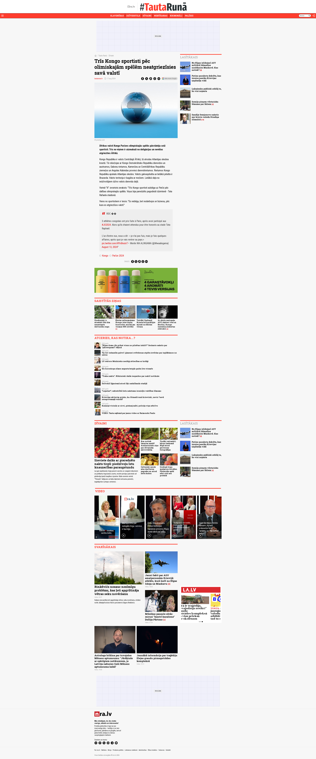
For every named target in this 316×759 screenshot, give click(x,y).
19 (203, 120)
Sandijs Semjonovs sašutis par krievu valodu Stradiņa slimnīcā (205, 117)
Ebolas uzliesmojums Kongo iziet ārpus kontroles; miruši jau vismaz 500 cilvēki (125, 323)
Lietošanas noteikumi (131, 750)
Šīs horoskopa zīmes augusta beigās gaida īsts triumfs (127, 369)
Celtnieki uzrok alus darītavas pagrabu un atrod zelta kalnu (149, 470)
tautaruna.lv (98, 79)
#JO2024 (106, 224)
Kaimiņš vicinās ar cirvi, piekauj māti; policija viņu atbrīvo (130, 406)
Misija (109, 750)
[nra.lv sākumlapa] (131, 7)
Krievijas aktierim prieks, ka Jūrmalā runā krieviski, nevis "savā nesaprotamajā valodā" (133, 398)
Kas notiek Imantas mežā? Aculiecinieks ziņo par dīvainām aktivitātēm (149, 445)
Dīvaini (147, 15)
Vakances (161, 750)
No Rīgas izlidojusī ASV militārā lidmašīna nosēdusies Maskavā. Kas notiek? (205, 66)
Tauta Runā (102, 55)
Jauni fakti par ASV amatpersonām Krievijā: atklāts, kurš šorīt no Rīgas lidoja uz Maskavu (161, 579)
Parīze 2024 (116, 255)
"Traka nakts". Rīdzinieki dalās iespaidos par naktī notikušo (130, 376)
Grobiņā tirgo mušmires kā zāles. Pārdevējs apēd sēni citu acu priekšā (168, 471)
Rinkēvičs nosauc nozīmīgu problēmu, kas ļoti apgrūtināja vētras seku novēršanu (116, 590)
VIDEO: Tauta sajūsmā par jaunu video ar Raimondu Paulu (128, 413)
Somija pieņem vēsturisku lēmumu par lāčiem (205, 102)
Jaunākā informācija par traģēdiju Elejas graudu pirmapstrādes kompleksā (157, 658)
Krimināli (176, 15)
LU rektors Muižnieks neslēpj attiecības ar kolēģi (125, 361)
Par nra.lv (97, 750)
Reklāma (104, 750)
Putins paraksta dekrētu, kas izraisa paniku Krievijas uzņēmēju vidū (206, 78)
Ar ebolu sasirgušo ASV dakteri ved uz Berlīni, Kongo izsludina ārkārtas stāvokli (167, 324)
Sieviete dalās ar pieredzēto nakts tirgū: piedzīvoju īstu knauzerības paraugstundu (114, 463)
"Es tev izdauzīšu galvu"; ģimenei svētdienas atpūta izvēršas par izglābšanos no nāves (139, 354)
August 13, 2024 (110, 247)
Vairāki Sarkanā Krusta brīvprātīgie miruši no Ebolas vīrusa (146, 323)
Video (100, 491)
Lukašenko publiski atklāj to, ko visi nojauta (206, 89)
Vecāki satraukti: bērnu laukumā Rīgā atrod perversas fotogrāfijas (168, 445)
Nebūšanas (160, 15)
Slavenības (117, 15)
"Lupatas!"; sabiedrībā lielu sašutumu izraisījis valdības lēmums (131, 391)
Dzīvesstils (133, 15)
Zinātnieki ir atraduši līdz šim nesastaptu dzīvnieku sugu (102, 323)
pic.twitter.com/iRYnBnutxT (115, 243)
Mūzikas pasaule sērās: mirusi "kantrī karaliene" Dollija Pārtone (160, 616)
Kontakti (168, 750)
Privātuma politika (118, 750)
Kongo (103, 255)
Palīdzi (189, 15)
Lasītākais (189, 57)
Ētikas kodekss (152, 750)
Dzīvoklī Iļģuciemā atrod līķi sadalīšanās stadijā (124, 383)
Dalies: (127, 261)
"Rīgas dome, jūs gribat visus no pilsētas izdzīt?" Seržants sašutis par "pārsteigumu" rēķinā (134, 346)
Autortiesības (143, 750)
